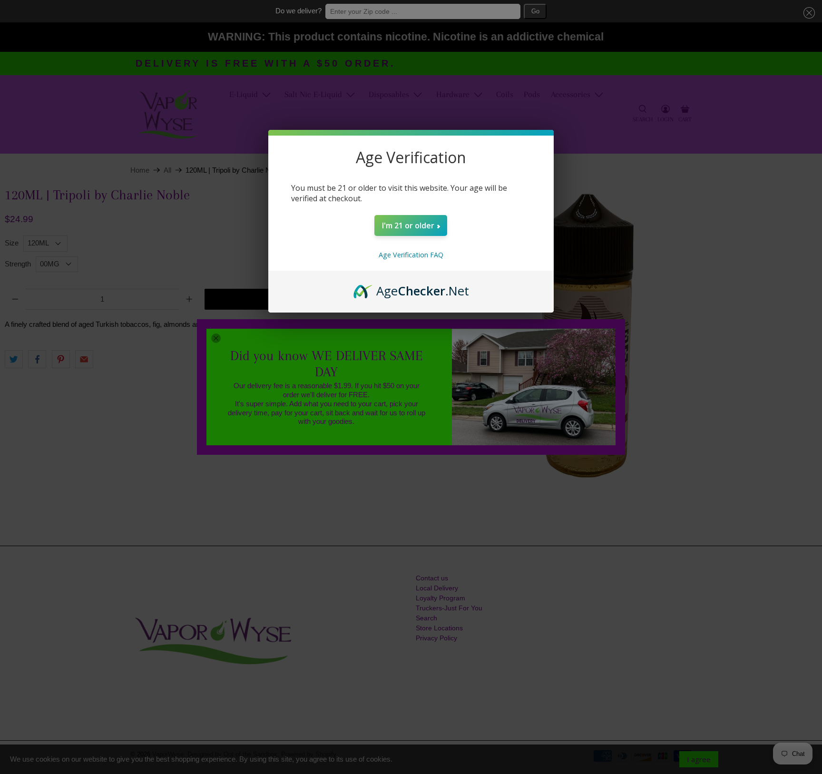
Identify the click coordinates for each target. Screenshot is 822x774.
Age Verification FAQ (411, 254)
